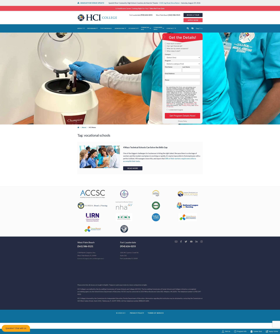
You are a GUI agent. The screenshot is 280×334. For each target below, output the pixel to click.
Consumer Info (158, 28)
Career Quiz (257, 331)
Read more (133, 168)
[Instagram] (201, 241)
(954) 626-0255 (146, 15)
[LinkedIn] (196, 241)
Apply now (193, 20)
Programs (91, 28)
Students (133, 28)
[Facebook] (181, 241)
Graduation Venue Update (92, 3)
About (80, 28)
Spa (201, 28)
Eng (197, 28)
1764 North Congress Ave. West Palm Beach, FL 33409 (90, 255)
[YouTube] (191, 241)
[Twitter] (186, 241)
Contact (170, 28)
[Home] (79, 127)
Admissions (119, 28)
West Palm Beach (85, 242)
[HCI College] (97, 17)
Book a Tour (193, 15)
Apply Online (273, 331)
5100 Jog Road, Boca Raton (169, 3)
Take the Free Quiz (156, 8)
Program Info (241, 331)
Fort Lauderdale (128, 242)
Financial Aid (145, 28)
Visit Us (227, 331)
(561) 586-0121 (174, 15)
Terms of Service (156, 313)
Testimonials (106, 28)
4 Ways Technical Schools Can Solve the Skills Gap (145, 147)
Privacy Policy (137, 313)
